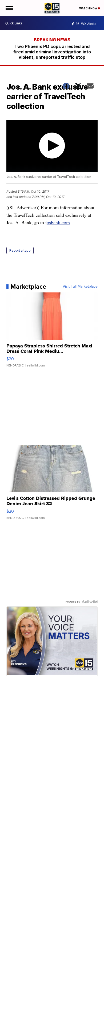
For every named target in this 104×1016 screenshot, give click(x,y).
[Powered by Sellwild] (90, 602)
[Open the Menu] (9, 8)
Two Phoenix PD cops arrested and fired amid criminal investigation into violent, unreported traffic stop (52, 52)
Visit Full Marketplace (80, 286)
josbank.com (57, 222)
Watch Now (88, 8)
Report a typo (20, 250)
